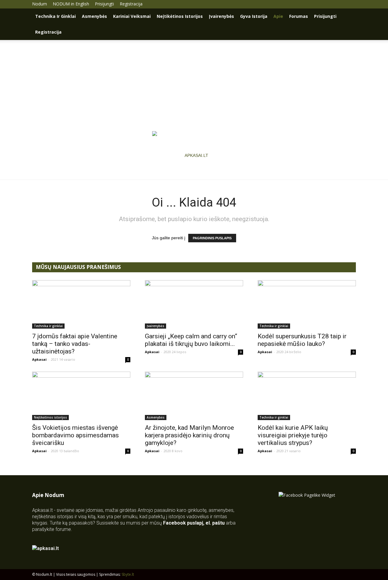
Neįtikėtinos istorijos (180, 16)
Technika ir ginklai (55, 16)
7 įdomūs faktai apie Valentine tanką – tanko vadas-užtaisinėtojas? (74, 344)
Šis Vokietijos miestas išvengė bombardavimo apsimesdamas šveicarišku (75, 435)
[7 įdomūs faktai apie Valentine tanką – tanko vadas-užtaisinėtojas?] (81, 304)
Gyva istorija (253, 16)
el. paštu (215, 523)
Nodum (39, 4)
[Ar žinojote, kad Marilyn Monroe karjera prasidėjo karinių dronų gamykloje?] (194, 396)
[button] (348, 17)
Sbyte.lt (128, 574)
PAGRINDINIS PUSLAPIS (212, 238)
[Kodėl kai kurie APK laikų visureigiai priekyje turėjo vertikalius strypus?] (307, 396)
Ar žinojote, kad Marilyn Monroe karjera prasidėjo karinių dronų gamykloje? (189, 435)
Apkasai (39, 359)
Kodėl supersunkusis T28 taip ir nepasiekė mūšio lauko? (302, 340)
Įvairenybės (221, 16)
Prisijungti (104, 4)
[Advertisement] (194, 85)
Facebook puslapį (183, 523)
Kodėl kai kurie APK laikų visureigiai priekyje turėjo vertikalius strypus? (293, 435)
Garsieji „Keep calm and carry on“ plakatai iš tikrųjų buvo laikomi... (191, 340)
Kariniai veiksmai (132, 16)
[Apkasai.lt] (194, 155)
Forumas (298, 16)
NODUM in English (71, 4)
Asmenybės (94, 16)
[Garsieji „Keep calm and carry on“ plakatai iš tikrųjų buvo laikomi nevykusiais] (194, 304)
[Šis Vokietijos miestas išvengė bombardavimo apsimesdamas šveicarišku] (81, 396)
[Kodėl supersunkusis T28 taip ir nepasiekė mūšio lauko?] (307, 304)
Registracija (131, 4)
